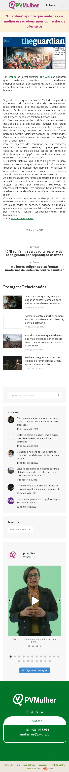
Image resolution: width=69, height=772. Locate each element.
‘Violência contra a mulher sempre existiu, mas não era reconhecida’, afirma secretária (44, 319)
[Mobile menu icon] (63, 5)
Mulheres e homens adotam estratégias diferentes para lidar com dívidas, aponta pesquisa (38, 455)
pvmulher (34, 568)
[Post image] (12, 302)
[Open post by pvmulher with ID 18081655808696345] (34, 601)
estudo (12, 76)
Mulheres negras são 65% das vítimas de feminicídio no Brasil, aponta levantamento (43, 361)
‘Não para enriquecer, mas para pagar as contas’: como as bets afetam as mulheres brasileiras (43, 300)
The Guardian (47, 76)
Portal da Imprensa (22, 218)
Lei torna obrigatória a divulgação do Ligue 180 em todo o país (38, 501)
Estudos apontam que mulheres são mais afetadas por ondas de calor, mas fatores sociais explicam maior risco (45, 340)
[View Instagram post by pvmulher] (57, 631)
